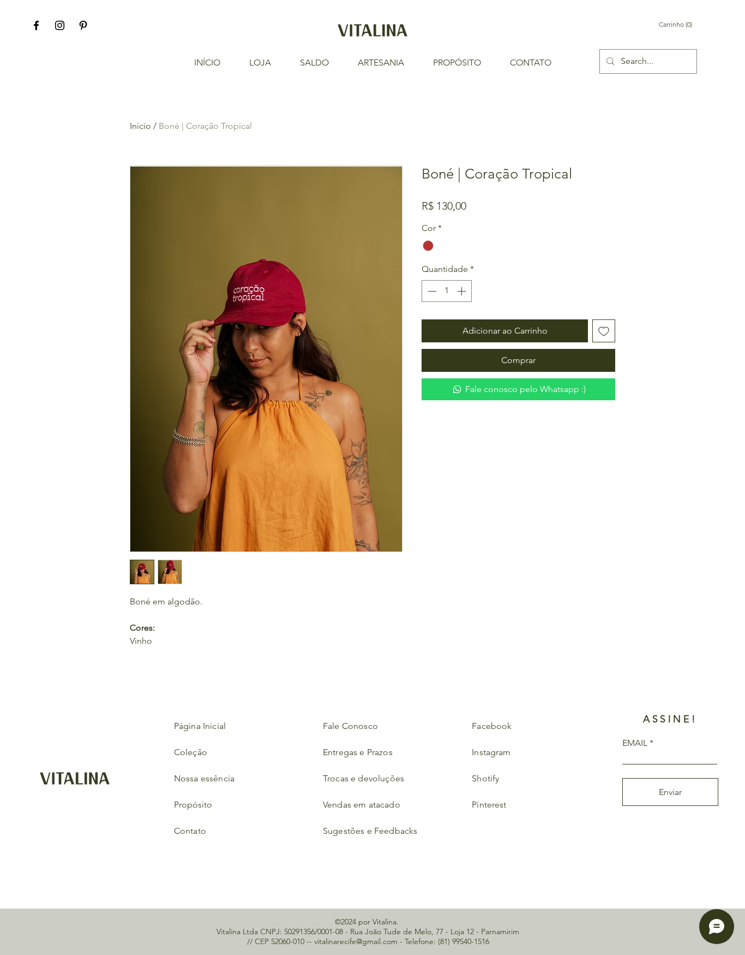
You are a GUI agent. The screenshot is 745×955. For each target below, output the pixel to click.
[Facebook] (36, 25)
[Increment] (462, 291)
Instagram (491, 752)
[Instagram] (59, 25)
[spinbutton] (446, 291)
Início (140, 126)
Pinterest (489, 804)
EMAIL (634, 743)
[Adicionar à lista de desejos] (603, 330)
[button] (683, 24)
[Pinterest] (83, 25)
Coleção (190, 752)
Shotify (485, 778)
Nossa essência (205, 778)
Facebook (492, 726)
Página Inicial (200, 726)
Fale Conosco (350, 726)
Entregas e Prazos (358, 752)
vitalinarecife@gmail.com (356, 941)
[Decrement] (430, 291)
